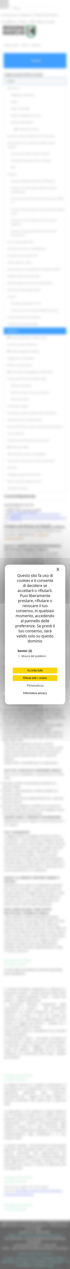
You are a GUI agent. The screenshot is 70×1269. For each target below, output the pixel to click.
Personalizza (35, 685)
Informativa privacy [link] (35, 693)
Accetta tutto (35, 670)
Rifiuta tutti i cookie (35, 678)
